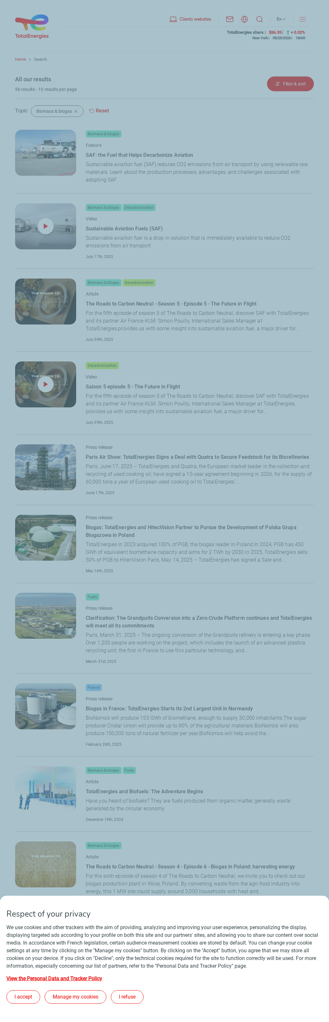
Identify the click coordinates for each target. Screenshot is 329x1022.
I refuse (127, 997)
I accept (23, 997)
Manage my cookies (75, 997)
